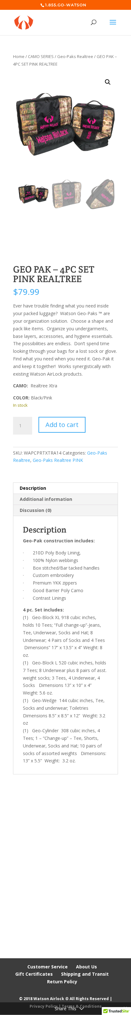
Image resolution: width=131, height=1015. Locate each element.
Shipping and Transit (85, 974)
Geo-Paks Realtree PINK (58, 460)
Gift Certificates (34, 974)
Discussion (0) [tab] (36, 510)
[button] (108, 82)
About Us (86, 967)
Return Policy (62, 982)
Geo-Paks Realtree (75, 56)
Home (18, 56)
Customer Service (47, 967)
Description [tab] (33, 488)
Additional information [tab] (46, 499)
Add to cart (62, 424)
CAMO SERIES (41, 56)
